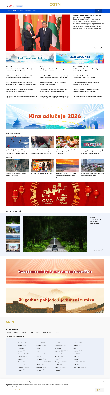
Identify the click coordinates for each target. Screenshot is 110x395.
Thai (76, 356)
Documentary (47, 332)
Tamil (77, 354)
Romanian (60, 367)
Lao (57, 343)
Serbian (78, 343)
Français (23, 332)
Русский (37, 332)
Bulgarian (23, 354)
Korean (40, 370)
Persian (59, 356)
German (41, 345)
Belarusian (24, 348)
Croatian (23, 359)
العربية (31, 332)
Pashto (58, 364)
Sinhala (78, 345)
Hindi (39, 356)
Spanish (78, 348)
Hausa (40, 351)
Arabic (22, 345)
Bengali (21, 351)
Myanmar (61, 351)
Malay (60, 345)
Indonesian (43, 362)
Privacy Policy (9, 389)
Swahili (78, 351)
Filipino (22, 370)
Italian (40, 364)
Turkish (78, 359)
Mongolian (60, 348)
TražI (99, 10)
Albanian (22, 343)
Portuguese (61, 362)
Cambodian (22, 356)
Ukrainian (79, 362)
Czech (21, 362)
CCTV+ (56, 332)
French (40, 343)
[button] (95, 48)
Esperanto (23, 367)
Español (15, 332)
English (8, 332)
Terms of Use (18, 389)
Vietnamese (80, 367)
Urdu (76, 364)
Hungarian (41, 359)
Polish (58, 359)
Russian (60, 370)
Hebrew (40, 354)
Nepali (58, 354)
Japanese (41, 367)
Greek (40, 348)
